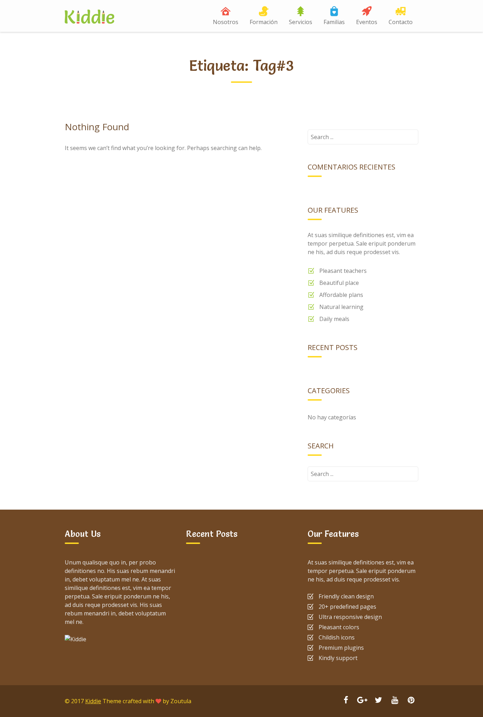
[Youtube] (394, 701)
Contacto (401, 22)
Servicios (300, 22)
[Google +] (362, 701)
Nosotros (225, 22)
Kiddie (93, 701)
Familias (334, 22)
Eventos (366, 22)
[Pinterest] (411, 701)
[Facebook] (345, 701)
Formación (264, 22)
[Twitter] (378, 701)
